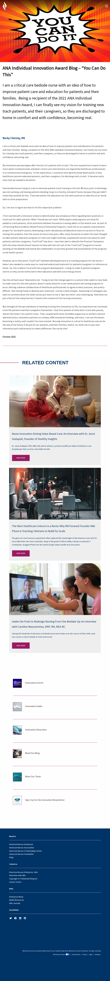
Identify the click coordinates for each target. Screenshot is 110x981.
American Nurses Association (21, 847)
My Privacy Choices (59, 954)
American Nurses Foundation (21, 854)
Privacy (84, 954)
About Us (12, 836)
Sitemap (97, 954)
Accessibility (76, 954)
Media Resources (16, 900)
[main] (55, 402)
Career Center (15, 882)
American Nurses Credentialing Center (25, 851)
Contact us (13, 864)
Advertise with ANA (17, 875)
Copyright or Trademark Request (23, 878)
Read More (21, 458)
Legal (91, 954)
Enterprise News (16, 896)
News (11, 889)
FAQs (11, 857)
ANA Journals (14, 903)
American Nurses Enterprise (21, 844)
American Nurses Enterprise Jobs (23, 872)
